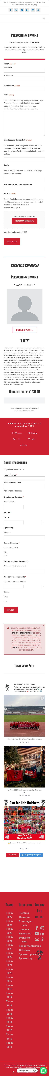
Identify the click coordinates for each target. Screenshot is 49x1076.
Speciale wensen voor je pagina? (18, 184)
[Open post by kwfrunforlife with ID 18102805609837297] (24, 767)
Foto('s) (10, 193)
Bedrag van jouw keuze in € (16, 561)
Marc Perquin (38, 1067)
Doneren (24, 917)
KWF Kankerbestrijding (22, 633)
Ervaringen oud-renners (25, 925)
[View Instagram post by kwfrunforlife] (42, 733)
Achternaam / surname (13, 491)
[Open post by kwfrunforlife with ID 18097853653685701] (24, 819)
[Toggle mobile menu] (44, 18)
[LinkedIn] (42, 933)
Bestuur (24, 912)
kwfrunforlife (24, 698)
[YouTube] (37, 933)
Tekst (9, 94)
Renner (7, 512)
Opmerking (8, 527)
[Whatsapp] (42, 939)
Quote (6, 165)
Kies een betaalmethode (15, 576)
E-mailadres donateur (14, 497)
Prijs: (5, 552)
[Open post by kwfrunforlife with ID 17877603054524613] (24, 716)
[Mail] (37, 939)
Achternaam (8, 75)
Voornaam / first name (12, 482)
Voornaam (8, 67)
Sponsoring (26, 958)
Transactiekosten (11, 543)
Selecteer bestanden (24, 221)
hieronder (35, 42)
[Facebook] (37, 928)
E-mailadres (12, 85)
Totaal (6, 592)
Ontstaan (24, 949)
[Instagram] (42, 928)
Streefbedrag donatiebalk (18, 140)
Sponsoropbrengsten (31, 954)
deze (15, 648)
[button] (43, 1070)
